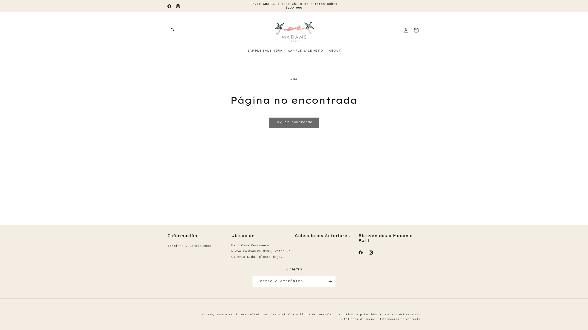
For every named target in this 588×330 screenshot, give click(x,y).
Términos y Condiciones (189, 246)
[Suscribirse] (330, 281)
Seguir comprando (294, 122)
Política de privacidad (358, 314)
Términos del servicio (401, 314)
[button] (173, 30)
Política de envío (359, 319)
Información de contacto (400, 319)
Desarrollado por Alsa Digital (265, 314)
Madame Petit (227, 314)
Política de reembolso (315, 314)
